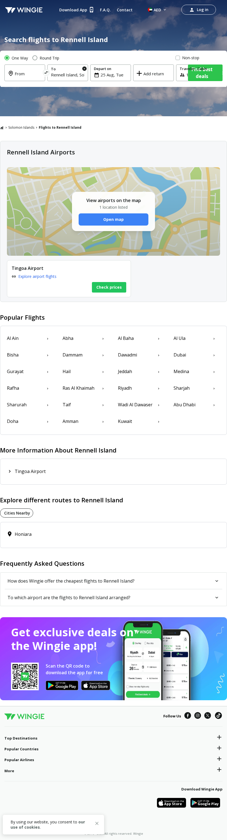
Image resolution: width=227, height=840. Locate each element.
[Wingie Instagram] (197, 716)
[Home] (2, 128)
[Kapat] (97, 824)
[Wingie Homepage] (23, 9)
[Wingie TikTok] (218, 716)
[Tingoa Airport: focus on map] (69, 278)
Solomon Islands (21, 127)
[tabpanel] (113, 535)
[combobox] (28, 77)
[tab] (16, 513)
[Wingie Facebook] (187, 716)
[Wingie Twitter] (207, 716)
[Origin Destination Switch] (46, 73)
